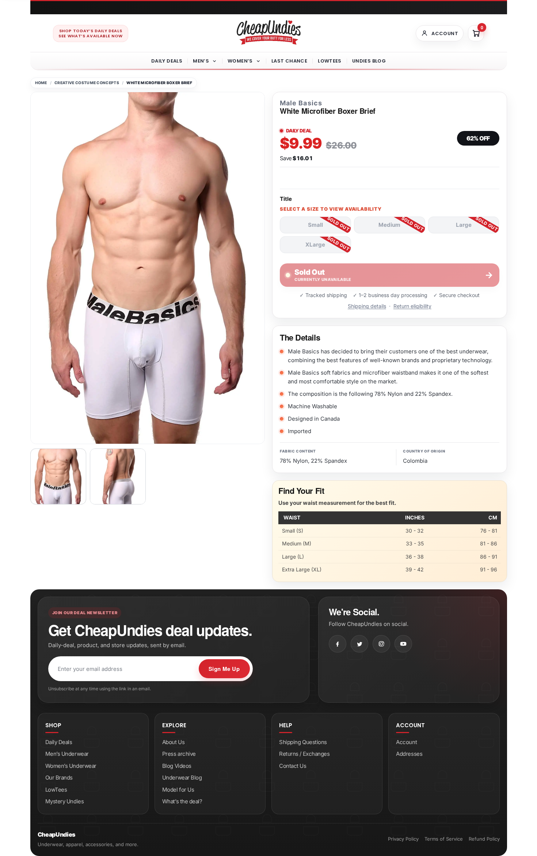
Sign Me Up (224, 669)
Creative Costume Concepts (86, 82)
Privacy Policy (403, 839)
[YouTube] (403, 644)
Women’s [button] (240, 60)
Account (406, 742)
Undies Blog (369, 60)
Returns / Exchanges (304, 753)
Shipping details (367, 306)
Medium (389, 224)
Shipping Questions (303, 742)
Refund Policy (484, 839)
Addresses (409, 753)
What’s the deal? (182, 801)
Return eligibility (412, 306)
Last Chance (289, 60)
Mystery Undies (64, 801)
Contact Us (292, 765)
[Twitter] (359, 644)
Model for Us (178, 789)
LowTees (330, 60)
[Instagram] (381, 644)
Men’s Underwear (67, 753)
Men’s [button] (201, 60)
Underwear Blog (182, 777)
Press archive (179, 753)
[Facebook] (337, 644)
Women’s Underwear (70, 765)
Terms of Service (443, 839)
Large (464, 224)
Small (315, 224)
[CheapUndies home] (269, 32)
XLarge (315, 244)
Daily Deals (166, 60)
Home (41, 82)
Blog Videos (176, 765)
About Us (173, 742)
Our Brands (59, 777)
